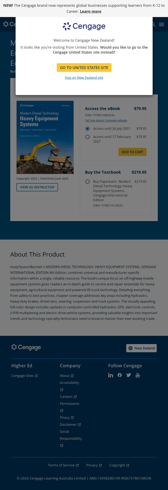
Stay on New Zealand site (84, 77)
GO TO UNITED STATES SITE (84, 67)
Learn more (90, 11)
